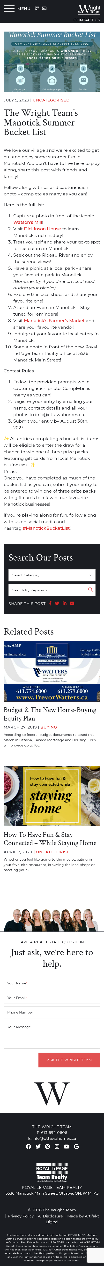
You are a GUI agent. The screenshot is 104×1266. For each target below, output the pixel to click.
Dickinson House (42, 229)
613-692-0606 (54, 1132)
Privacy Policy (21, 1216)
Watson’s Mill (27, 222)
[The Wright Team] (82, 8)
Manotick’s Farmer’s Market (54, 320)
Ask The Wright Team (69, 1060)
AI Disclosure (50, 1216)
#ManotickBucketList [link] (46, 528)
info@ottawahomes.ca (54, 1138)
